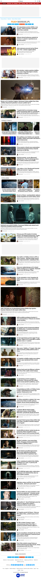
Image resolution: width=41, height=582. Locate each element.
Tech (26, 24)
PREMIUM (4, 3)
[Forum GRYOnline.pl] (22, 565)
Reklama (31, 568)
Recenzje (23, 3)
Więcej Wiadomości (20, 554)
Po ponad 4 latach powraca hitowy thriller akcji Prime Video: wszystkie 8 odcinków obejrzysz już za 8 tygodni (20, 423)
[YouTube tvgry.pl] (27, 565)
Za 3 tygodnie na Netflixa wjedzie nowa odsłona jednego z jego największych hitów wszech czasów (20, 362)
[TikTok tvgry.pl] (28, 565)
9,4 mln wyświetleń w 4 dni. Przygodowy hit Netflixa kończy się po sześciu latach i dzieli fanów (20, 281)
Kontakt (19, 570)
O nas (3, 568)
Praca (37, 568)
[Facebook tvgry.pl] (34, 565)
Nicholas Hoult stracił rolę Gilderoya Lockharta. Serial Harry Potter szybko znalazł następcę (20, 372)
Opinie (27, 3)
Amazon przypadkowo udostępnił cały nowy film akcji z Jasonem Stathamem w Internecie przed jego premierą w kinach (9, 128)
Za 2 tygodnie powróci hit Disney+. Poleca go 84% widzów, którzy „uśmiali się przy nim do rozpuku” (20, 516)
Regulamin (7, 568)
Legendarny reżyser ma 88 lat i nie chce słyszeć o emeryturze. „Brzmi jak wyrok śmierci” (20, 485)
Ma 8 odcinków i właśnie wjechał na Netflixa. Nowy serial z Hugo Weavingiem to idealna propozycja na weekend (20, 74)
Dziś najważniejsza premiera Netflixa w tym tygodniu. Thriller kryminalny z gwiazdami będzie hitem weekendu (20, 31)
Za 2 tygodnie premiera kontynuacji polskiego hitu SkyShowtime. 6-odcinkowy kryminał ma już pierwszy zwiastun (20, 331)
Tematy (29, 24)
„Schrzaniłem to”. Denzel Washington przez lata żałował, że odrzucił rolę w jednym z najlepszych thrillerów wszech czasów (20, 506)
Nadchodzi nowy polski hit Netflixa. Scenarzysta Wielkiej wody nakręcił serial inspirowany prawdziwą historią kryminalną (20, 218)
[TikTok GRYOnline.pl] (17, 565)
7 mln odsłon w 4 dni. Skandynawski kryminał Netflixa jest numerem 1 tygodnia (20, 171)
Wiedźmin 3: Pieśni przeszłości (8, 559)
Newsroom (9, 3)
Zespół (35, 568)
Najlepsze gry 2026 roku (19, 559)
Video (34, 3)
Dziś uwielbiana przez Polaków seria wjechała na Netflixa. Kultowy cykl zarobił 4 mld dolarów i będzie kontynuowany (20, 141)
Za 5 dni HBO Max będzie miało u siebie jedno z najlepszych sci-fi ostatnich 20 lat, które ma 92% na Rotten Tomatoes (20, 475)
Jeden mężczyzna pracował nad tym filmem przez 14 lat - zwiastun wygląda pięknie (20, 51)
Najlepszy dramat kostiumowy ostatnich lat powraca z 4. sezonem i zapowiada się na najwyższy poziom (20, 41)
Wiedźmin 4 (36, 559)
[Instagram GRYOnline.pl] (13, 565)
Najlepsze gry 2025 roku (28, 559)
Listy (19, 3)
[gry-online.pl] (20, 1)
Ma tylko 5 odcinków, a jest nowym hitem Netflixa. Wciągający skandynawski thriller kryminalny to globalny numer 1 (20, 444)
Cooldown (16, 24)
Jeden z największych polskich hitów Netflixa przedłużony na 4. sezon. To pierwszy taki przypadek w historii (20, 465)
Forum (37, 3)
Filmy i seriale (22, 24)
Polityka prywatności (19, 568)
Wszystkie (9, 24)
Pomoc (22, 570)
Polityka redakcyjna (13, 568)
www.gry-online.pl (4, 18)
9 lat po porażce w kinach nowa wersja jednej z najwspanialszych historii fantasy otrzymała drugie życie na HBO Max (20, 151)
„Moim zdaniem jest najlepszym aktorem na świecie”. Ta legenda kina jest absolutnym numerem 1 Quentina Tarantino (25, 186)
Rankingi (15, 3)
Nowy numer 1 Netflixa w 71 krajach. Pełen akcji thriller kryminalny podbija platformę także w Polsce (20, 352)
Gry (12, 3)
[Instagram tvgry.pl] (30, 565)
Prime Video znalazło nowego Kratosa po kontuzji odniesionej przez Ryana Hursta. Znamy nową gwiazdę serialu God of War (20, 547)
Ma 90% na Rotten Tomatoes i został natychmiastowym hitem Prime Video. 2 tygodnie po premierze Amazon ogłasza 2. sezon (20, 526)
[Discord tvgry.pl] (32, 565)
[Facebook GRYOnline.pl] (12, 565)
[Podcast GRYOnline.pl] (19, 565)
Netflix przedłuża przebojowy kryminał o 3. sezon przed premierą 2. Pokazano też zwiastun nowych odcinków (20, 321)
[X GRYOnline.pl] (15, 565)
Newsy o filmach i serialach (16, 18)
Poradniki (31, 3)
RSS (32, 24)
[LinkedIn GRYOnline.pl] (20, 565)
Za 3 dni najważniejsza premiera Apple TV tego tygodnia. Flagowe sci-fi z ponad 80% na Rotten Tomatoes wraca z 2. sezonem (20, 341)
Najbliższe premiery (20, 561)
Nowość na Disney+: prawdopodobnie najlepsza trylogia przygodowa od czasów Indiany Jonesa (20, 198)
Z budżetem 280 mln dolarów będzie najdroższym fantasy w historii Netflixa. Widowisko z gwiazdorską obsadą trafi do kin (20, 413)
